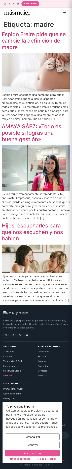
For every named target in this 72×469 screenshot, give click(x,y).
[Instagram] (5, 4)
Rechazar (32, 445)
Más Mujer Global (12, 370)
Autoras (42, 361)
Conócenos (44, 351)
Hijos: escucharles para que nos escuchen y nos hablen (32, 232)
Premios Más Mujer (13, 388)
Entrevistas (9, 365)
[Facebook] (9, 4)
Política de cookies (46, 458)
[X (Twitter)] (13, 4)
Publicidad (43, 365)
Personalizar (32, 437)
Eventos (7, 375)
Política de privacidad (19, 458)
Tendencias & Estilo (13, 361)
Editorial (42, 356)
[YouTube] (18, 4)
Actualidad (8, 351)
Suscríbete (30, 3)
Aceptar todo (32, 453)
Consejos (8, 356)
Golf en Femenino (12, 393)
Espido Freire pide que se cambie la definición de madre (34, 40)
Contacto (42, 370)
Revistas (42, 375)
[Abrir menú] (65, 13)
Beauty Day (9, 398)
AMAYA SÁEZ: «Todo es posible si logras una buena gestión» (31, 133)
